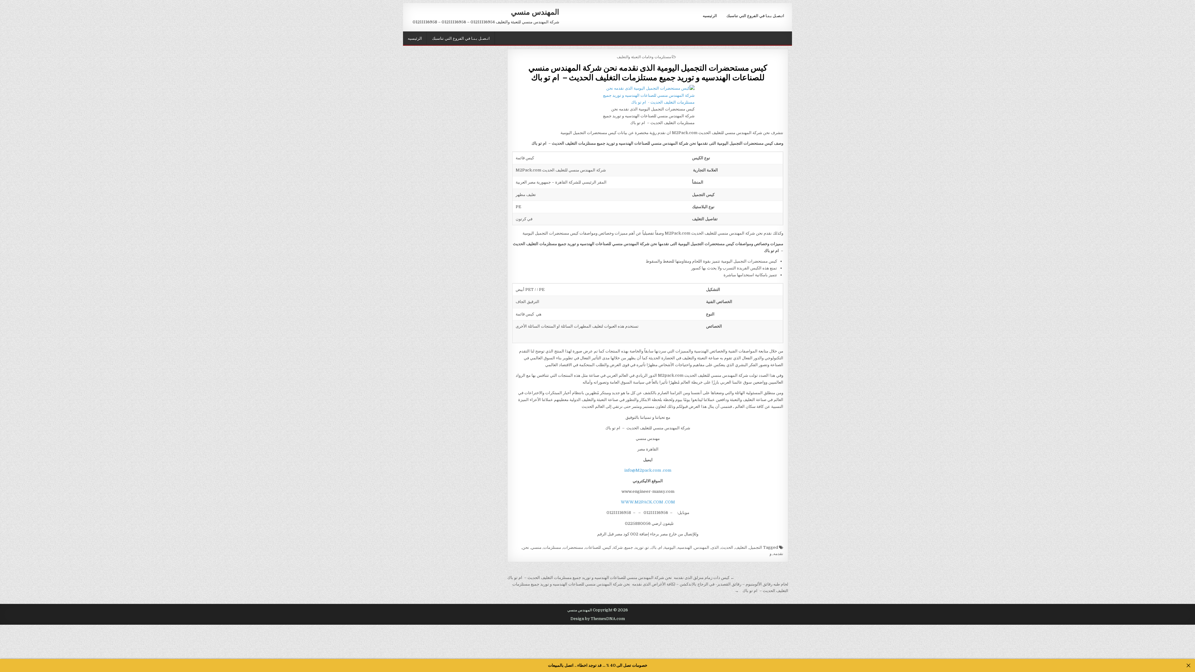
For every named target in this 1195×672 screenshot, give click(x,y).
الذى (715, 547)
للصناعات (593, 547)
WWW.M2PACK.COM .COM (648, 502)
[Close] (1188, 665)
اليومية (670, 547)
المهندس (701, 547)
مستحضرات (573, 547)
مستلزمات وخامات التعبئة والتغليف (644, 56)
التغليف (741, 547)
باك (654, 547)
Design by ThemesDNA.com (597, 619)
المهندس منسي (535, 11)
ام (660, 547)
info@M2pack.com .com (647, 470)
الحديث (727, 547)
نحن (525, 547)
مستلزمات (552, 547)
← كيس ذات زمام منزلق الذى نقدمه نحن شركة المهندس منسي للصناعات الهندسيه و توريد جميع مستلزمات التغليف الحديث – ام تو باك (620, 577)
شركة (618, 547)
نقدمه (778, 553)
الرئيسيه (710, 15)
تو (647, 547)
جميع (629, 547)
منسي (536, 547)
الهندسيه (684, 547)
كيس (607, 547)
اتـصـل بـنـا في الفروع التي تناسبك (755, 15)
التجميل (755, 547)
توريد (639, 547)
